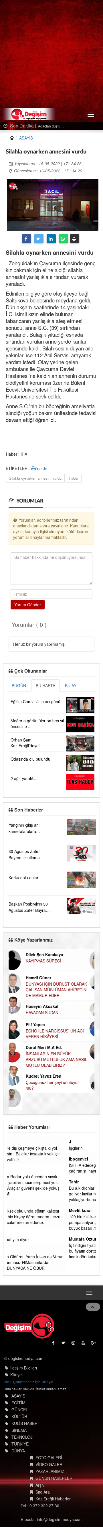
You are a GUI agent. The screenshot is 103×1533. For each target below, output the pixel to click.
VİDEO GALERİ (49, 1472)
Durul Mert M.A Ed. (30, 1047)
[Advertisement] (51, 54)
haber (73, 478)
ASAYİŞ (26, 138)
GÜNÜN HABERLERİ (54, 1485)
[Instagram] (74, 1352)
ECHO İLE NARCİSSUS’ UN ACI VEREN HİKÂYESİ (41, 1033)
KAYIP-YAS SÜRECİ (29, 961)
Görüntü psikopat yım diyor (35, 1239)
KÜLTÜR (19, 1424)
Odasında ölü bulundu (30, 759)
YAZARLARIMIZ (49, 1479)
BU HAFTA (45, 685)
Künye (16, 1382)
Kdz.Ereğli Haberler (53, 1506)
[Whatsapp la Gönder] (63, 238)
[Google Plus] (94, 1352)
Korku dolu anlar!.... (26, 877)
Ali (13, 1250)
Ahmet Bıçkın (24, 1170)
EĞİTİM (18, 1410)
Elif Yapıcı (21, 1024)
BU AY (70, 685)
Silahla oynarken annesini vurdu (35, 478)
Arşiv (39, 1492)
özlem (16, 1204)
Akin (15, 1233)
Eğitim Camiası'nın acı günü (35, 701)
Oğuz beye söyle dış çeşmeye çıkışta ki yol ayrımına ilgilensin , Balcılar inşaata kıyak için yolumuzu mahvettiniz (51, 1153)
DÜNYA (18, 1458)
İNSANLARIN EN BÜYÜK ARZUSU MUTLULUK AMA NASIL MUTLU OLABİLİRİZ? (43, 1059)
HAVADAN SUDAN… (30, 1012)
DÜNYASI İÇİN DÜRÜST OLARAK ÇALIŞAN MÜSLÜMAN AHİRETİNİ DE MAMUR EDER (43, 989)
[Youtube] (84, 1352)
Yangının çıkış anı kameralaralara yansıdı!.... (24, 831)
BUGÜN (19, 685)
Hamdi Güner (24, 977)
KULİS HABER (24, 1431)
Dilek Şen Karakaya (30, 954)
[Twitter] (38, 238)
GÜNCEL (19, 1417)
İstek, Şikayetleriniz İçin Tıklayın (28, 1389)
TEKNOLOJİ (22, 1444)
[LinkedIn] (51, 238)
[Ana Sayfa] (29, 1334)
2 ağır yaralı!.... (24, 778)
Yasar (16, 1142)
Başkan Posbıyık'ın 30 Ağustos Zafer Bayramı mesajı (29, 910)
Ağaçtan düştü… (50, 125)
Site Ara (42, 1499)
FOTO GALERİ (48, 1465)
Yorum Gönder (27, 604)
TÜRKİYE (20, 1451)
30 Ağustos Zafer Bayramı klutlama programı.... (24, 857)
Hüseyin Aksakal (28, 1006)
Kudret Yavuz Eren (30, 1076)
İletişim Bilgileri (23, 1375)
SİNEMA (19, 1437)
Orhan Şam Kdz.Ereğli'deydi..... (28, 742)
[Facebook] (26, 238)
